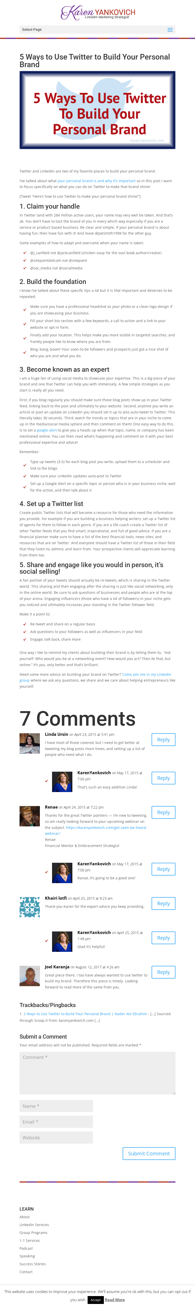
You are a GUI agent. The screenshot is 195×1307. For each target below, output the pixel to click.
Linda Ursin (56, 734)
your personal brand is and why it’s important (97, 180)
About (25, 1216)
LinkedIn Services (34, 1224)
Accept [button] (96, 1300)
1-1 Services (30, 1240)
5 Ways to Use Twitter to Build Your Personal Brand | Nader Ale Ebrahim (85, 1013)
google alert (47, 430)
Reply (163, 739)
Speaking (27, 1256)
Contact (26, 1271)
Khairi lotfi (56, 898)
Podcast (26, 1248)
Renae (51, 807)
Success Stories (33, 1263)
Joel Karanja (57, 967)
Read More (115, 1299)
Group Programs (33, 1232)
